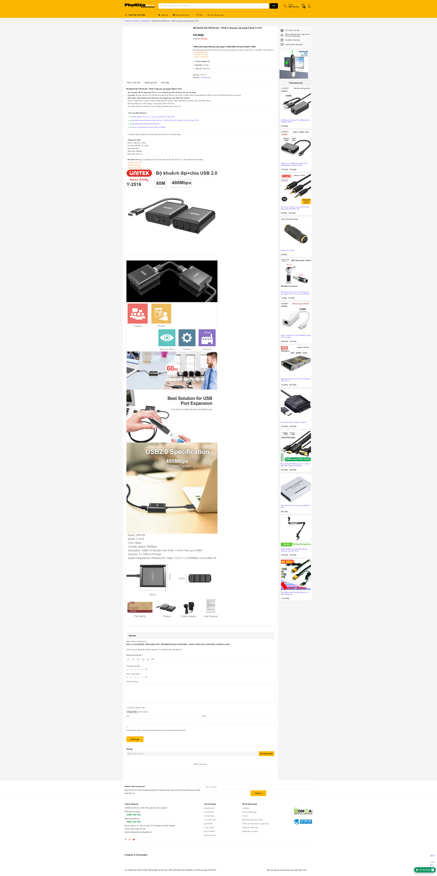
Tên (128, 716)
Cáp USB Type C (210, 820)
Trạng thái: (196, 39)
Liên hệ (245, 816)
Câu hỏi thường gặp (249, 812)
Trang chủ (164, 15)
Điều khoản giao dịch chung (252, 820)
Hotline (290, 5)
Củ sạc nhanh (209, 827)
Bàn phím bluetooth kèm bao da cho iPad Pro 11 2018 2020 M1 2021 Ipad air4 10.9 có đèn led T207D (165, 120)
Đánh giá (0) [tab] (151, 82)
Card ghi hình (209, 812)
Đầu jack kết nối (210, 835)
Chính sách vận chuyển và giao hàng (255, 824)
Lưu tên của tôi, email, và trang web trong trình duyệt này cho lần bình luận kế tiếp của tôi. (156, 730)
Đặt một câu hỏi (266, 754)
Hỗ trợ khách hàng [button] (182, 15)
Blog (201, 15)
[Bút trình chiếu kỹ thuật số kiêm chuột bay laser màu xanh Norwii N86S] (293, 64)
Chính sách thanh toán (250, 827)
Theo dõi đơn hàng (217, 15)
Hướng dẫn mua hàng (250, 831)
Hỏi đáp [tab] (165, 82)
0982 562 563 (134, 814)
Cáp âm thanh (209, 816)
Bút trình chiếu (209, 808)
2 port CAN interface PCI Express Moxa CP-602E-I (149, 127)
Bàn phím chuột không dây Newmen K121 (146, 124)
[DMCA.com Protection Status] (303, 811)
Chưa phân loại (205, 77)
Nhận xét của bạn (132, 682)
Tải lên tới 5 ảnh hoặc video (136, 708)
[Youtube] (134, 839)
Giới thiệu (245, 808)
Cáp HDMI (208, 824)
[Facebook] (125, 839)
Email (204, 716)
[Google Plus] (130, 839)
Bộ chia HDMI (209, 831)
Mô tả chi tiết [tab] (133, 82)
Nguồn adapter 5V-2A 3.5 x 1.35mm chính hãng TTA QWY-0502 (153, 117)
